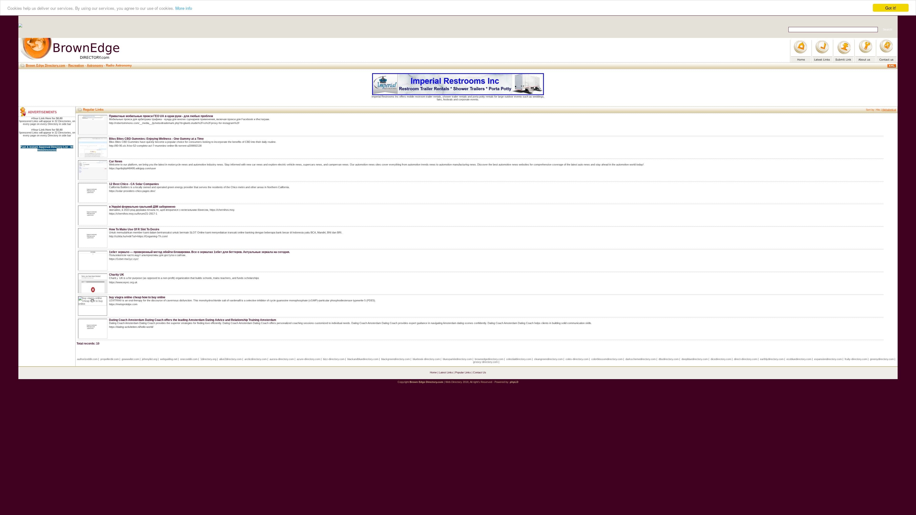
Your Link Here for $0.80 (47, 118)
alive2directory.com (230, 359)
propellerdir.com (109, 359)
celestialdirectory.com (518, 359)
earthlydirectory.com (772, 359)
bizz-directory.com (333, 359)
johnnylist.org (149, 359)
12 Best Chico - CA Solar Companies (134, 184)
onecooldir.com (189, 359)
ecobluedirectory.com (798, 359)
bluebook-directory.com (426, 359)
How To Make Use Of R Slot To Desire (134, 229)
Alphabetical (889, 109)
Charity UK (116, 274)
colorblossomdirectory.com (607, 359)
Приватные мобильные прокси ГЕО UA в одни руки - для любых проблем (161, 116)
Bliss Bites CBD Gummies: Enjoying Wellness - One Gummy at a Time (156, 138)
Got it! (890, 8)
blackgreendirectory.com (395, 359)
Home (433, 372)
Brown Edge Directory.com (45, 65)
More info (183, 8)
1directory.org (208, 359)
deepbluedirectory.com (695, 359)
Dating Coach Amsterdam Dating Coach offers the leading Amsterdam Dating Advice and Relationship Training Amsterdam (192, 320)
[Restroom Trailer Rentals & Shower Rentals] (458, 94)
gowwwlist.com (130, 359)
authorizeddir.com (87, 359)
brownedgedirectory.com (489, 359)
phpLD (514, 382)
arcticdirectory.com (256, 359)
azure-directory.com (308, 359)
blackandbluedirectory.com (362, 359)
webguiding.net (168, 359)
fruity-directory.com (856, 359)
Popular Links (463, 372)
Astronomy (95, 65)
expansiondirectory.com (828, 359)
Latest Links (446, 372)
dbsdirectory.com (669, 359)
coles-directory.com (577, 359)
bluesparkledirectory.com (457, 359)
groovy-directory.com (485, 361)
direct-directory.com (745, 359)
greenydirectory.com (882, 359)
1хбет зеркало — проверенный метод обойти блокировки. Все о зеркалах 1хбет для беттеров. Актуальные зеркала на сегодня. (199, 252)
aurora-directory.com (282, 359)
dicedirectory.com (721, 359)
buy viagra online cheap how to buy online (137, 297)
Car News (115, 161)
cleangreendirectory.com (548, 359)
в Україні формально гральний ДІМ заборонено (142, 206)
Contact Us (479, 372)
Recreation (76, 65)
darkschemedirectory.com (640, 359)
